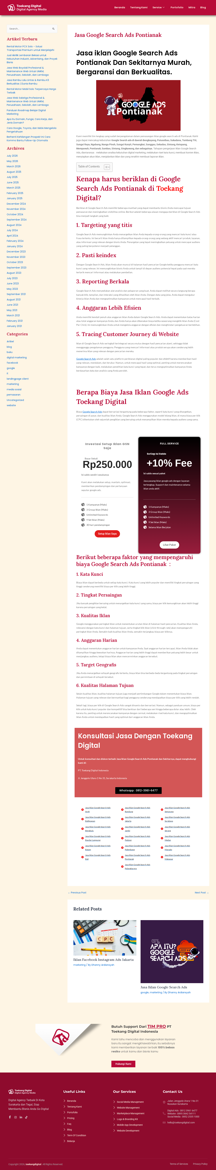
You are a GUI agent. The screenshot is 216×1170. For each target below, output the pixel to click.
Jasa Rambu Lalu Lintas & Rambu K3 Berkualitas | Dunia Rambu (28, 81)
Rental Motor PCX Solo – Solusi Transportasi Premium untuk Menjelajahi (30, 48)
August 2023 (14, 273)
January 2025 (14, 198)
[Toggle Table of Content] (105, 167)
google (11, 368)
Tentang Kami (138, 7)
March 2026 (14, 166)
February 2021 (15, 321)
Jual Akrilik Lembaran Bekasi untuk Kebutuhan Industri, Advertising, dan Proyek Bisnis (32, 59)
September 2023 (16, 267)
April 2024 (12, 235)
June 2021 (12, 304)
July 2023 (12, 278)
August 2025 (14, 172)
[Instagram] (16, 1117)
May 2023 (12, 289)
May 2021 (12, 310)
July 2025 (12, 177)
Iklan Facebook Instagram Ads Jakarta (103, 959)
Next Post (202, 892)
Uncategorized (15, 400)
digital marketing (17, 357)
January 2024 (15, 246)
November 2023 (16, 257)
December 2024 (16, 203)
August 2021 (14, 299)
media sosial (14, 389)
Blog (203, 7)
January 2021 (14, 326)
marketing (13, 384)
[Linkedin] (21, 1117)
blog (9, 347)
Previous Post (77, 892)
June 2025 (13, 182)
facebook (12, 362)
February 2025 (15, 193)
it (7, 373)
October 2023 (15, 262)
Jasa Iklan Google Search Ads (164, 987)
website (11, 405)
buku (9, 352)
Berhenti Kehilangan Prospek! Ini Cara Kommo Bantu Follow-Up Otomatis (28, 138)
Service (157, 7)
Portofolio (177, 7)
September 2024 (17, 219)
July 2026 (12, 155)
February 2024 (15, 241)
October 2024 (15, 214)
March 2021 (13, 315)
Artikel (10, 341)
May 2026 (12, 161)
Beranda (119, 7)
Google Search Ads (86, 358)
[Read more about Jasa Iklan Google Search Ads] (172, 951)
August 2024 (14, 225)
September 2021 (16, 294)
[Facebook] (10, 1117)
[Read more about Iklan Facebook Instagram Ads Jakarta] (104, 937)
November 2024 (16, 209)
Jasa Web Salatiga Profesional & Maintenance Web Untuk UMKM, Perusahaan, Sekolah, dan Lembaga (28, 101)
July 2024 (12, 230)
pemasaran (13, 394)
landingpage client (18, 378)
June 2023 (13, 283)
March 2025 (13, 187)
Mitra (191, 7)
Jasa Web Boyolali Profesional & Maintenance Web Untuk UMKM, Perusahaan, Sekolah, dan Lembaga (28, 71)
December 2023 (16, 251)
